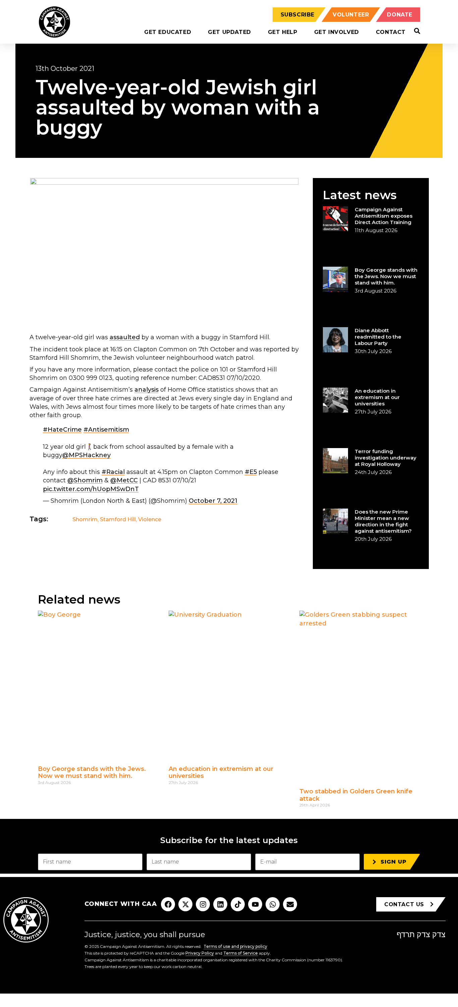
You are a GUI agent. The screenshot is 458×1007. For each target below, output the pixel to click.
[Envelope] (290, 904)
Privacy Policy (199, 953)
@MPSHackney (86, 455)
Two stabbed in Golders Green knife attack (355, 795)
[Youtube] (255, 904)
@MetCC (124, 480)
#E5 (251, 472)
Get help (282, 32)
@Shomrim (85, 480)
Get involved (336, 32)
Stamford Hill (118, 519)
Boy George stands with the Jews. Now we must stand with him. (386, 276)
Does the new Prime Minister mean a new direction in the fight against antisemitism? (383, 521)
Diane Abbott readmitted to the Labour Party (378, 336)
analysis (146, 389)
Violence (149, 519)
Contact (391, 32)
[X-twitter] (185, 904)
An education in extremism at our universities (377, 397)
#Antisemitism (106, 429)
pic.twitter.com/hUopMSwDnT (91, 489)
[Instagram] (203, 904)
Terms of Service (240, 953)
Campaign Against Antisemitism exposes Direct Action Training (383, 215)
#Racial (113, 472)
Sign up (394, 862)
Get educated (167, 32)
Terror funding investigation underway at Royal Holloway (385, 457)
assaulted (125, 337)
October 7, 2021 (213, 501)
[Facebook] (168, 904)
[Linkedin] (220, 904)
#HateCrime (62, 429)
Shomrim (85, 519)
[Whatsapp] (273, 904)
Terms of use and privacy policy (235, 946)
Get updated (229, 32)
